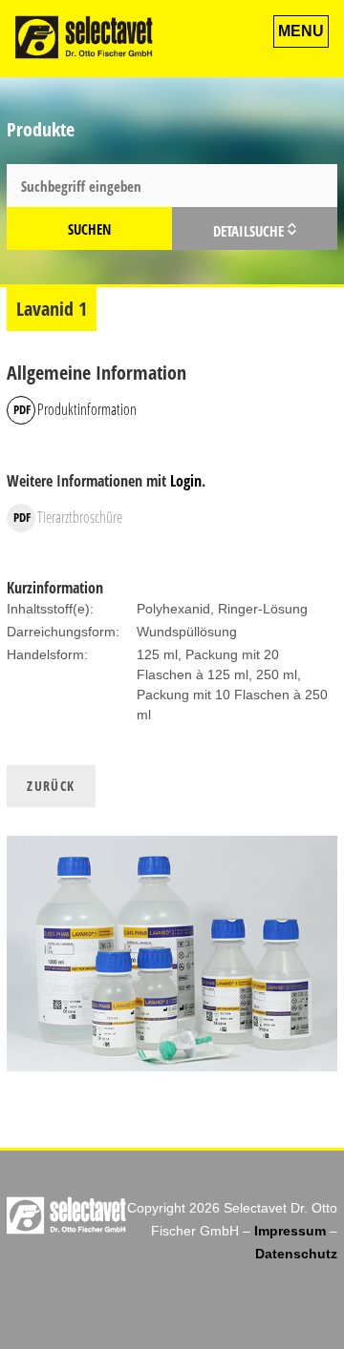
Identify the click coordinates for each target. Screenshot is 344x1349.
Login (186, 480)
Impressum (290, 1230)
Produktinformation (87, 409)
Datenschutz (296, 1253)
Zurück (51, 786)
